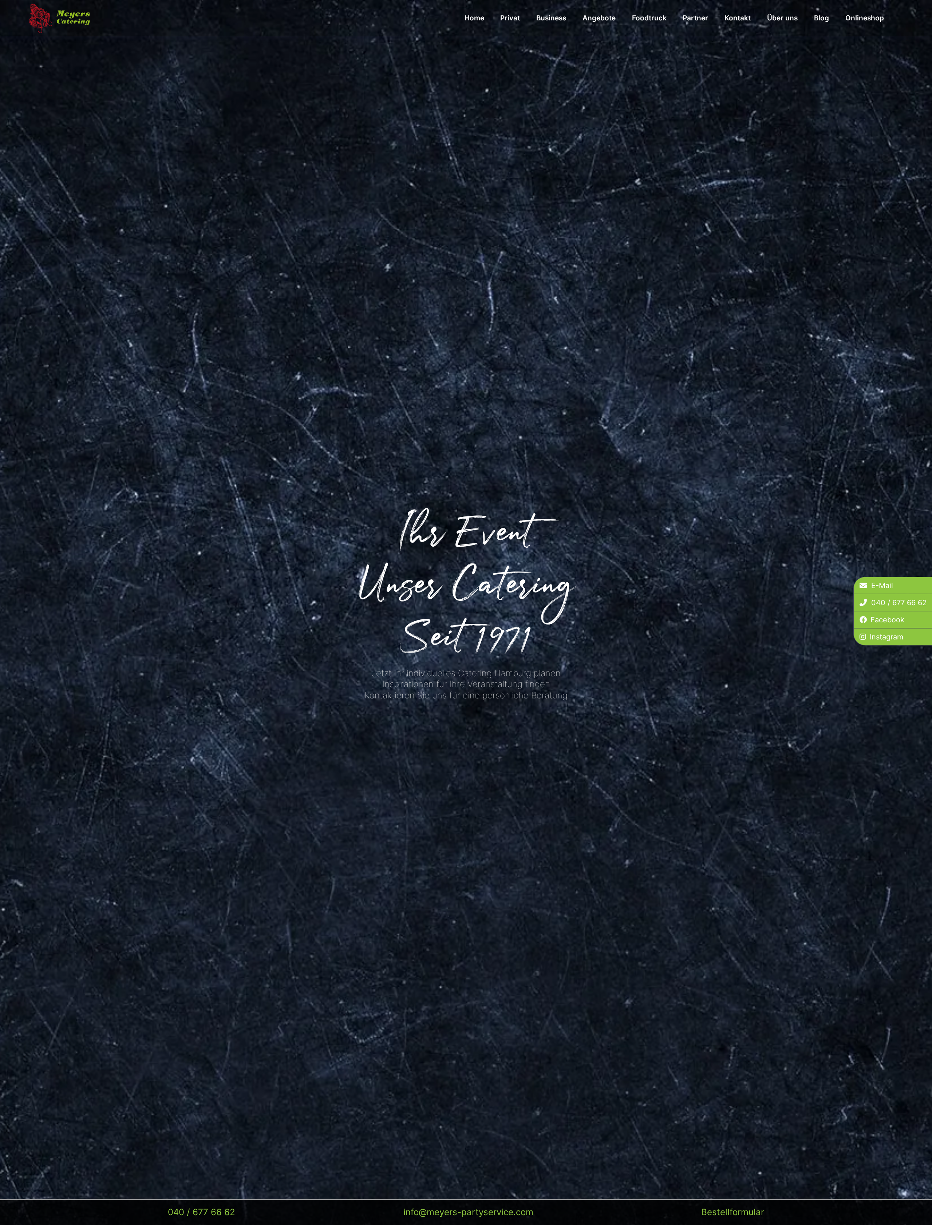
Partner (695, 18)
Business (551, 18)
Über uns (782, 18)
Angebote (599, 18)
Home (474, 18)
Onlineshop (864, 18)
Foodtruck (649, 18)
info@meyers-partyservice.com (468, 1212)
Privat (510, 18)
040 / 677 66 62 (201, 1212)
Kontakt (737, 18)
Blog (821, 18)
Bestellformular (732, 1212)
